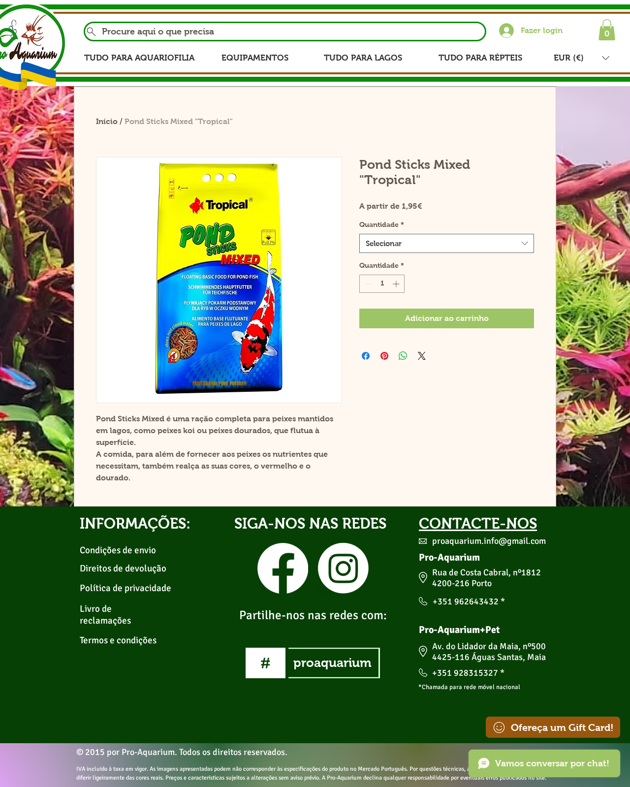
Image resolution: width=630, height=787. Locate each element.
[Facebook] (282, 568)
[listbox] (581, 58)
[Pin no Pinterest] (384, 356)
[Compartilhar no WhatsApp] (403, 356)
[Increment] (397, 283)
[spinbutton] (382, 283)
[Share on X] (422, 356)
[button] (607, 29)
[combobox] (446, 243)
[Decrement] (367, 283)
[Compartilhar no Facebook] (366, 356)
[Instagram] (343, 568)
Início (107, 121)
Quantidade (381, 224)
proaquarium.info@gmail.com (489, 540)
